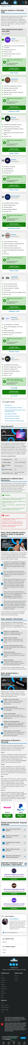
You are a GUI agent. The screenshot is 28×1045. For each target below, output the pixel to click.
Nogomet (4, 942)
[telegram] (10, 964)
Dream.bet (3, 980)
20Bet (2, 997)
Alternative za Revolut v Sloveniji (12, 418)
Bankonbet (3, 993)
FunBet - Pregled (14, 72)
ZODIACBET (3, 988)
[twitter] (13, 964)
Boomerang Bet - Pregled (14, 228)
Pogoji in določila (4, 1005)
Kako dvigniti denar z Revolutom (12, 416)
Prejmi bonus (14, 879)
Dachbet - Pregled (14, 270)
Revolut (16, 975)
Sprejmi (23, 1037)
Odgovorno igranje (5, 1009)
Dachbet (3, 978)
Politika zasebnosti (5, 1007)
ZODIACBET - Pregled (14, 311)
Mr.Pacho (3, 982)
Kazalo (2, 1011)
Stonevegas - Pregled (14, 111)
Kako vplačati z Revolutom (11, 413)
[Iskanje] (23, 2)
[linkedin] (17, 964)
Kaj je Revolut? (8, 405)
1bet (2, 975)
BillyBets (3, 984)
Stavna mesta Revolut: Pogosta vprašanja (14, 420)
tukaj (24, 969)
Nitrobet (2, 991)
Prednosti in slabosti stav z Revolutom (13, 407)
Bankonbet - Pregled (14, 351)
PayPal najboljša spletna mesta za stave (20, 815)
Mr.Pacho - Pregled (14, 189)
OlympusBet (3, 986)
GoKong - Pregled (14, 153)
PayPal (4, 952)
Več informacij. (8, 1039)
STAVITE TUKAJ (14, 69)
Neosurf (4, 949)
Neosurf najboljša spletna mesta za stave (7, 815)
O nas (2, 1003)
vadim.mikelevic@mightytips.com (11, 932)
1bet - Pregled (14, 395)
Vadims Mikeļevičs (14, 919)
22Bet (2, 995)
